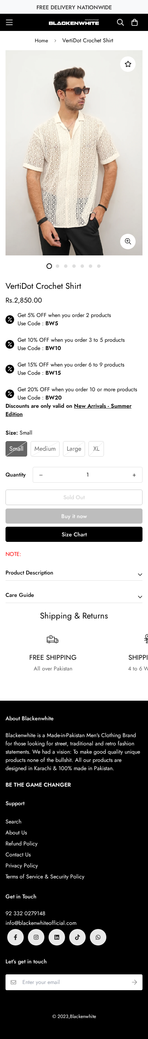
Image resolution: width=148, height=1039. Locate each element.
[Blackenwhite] (74, 22)
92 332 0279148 (25, 913)
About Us (16, 832)
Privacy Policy (22, 866)
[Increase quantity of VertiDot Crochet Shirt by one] (134, 475)
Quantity (16, 475)
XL (96, 448)
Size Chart (74, 534)
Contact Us (18, 854)
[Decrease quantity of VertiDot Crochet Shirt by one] (41, 475)
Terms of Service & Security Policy (45, 877)
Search (13, 821)
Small (16, 448)
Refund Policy (22, 843)
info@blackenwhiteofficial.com (41, 923)
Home (41, 40)
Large (74, 448)
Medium (45, 448)
